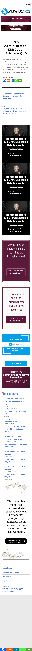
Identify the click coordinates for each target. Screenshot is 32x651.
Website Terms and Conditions (17, 588)
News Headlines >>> (16, 363)
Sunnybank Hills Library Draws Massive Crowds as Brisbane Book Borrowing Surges (14, 401)
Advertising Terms (6, 590)
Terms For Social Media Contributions (20, 590)
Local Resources (6, 577)
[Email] (20, 80)
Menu (28, 4)
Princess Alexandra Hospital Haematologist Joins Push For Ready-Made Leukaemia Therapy (15, 411)
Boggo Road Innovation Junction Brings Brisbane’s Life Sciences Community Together (15, 429)
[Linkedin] (12, 80)
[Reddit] (8, 80)
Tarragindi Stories (7, 568)
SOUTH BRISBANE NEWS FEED (10, 394)
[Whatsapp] (16, 80)
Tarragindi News (5, 586)
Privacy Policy (5, 588)
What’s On (5, 581)
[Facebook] (4, 80)
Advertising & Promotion (9, 591)
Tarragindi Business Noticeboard (11, 572)
